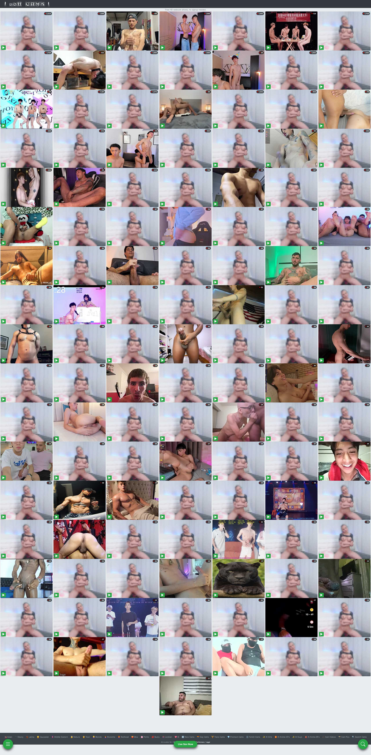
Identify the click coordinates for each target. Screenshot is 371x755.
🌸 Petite (145, 737)
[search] (363, 744)
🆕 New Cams (188, 737)
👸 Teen (86, 737)
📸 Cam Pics (343, 737)
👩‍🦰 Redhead (123, 737)
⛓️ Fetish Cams (253, 737)
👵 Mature (75, 737)
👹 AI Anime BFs (312, 737)
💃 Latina (30, 737)
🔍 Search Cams (359, 737)
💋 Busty (156, 737)
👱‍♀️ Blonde (97, 737)
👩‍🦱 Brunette (109, 737)
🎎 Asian (8, 737)
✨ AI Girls (267, 737)
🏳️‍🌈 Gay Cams (203, 737)
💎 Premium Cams (235, 737)
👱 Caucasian (43, 737)
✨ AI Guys (297, 737)
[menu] (8, 744)
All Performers (199, 742)
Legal (208, 742)
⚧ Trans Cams (218, 737)
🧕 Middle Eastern (59, 737)
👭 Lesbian (167, 737)
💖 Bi (177, 737)
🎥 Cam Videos (329, 737)
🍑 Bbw (134, 737)
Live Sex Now (185, 744)
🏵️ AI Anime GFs (282, 737)
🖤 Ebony (19, 737)
